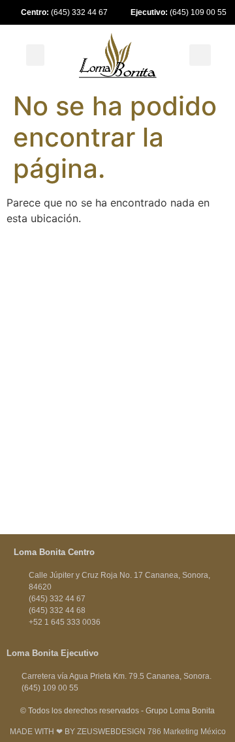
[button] (35, 55)
